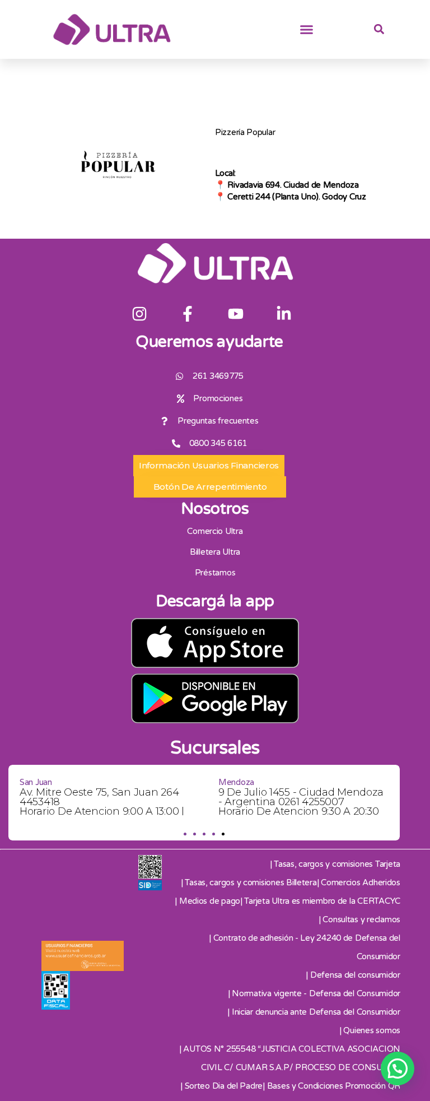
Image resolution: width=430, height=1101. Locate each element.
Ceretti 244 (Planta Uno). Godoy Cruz (296, 197)
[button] (306, 29)
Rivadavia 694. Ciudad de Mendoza (292, 185)
